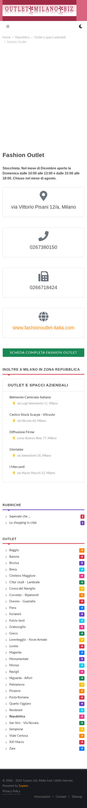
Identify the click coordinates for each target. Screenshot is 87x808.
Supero (23, 786)
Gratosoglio (17, 627)
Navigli (14, 671)
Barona (14, 556)
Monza (14, 665)
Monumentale (19, 659)
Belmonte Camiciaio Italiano (30, 397)
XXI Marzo (16, 742)
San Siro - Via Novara (23, 723)
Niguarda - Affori (20, 678)
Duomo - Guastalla (22, 601)
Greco (13, 633)
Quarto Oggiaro (20, 703)
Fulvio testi (17, 620)
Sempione (16, 729)
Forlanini (15, 614)
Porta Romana (19, 697)
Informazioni (42, 796)
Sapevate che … (20, 516)
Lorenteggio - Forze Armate (28, 639)
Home (7, 37)
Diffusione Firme (22, 432)
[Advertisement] (43, 97)
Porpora (14, 690)
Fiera (12, 607)
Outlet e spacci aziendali (49, 37)
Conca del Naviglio (22, 588)
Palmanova (16, 684)
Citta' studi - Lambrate (24, 582)
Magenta (15, 652)
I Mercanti (17, 467)
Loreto (13, 646)
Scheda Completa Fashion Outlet (43, 352)
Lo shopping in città (22, 522)
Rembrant (15, 710)
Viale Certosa (18, 735)
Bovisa (14, 563)
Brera (13, 569)
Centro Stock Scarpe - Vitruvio (32, 414)
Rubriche (12, 505)
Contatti (61, 796)
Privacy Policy (11, 791)
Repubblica (22, 37)
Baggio (14, 550)
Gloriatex (16, 449)
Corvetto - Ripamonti (24, 595)
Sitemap (77, 796)
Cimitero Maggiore (22, 575)
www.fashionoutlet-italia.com (43, 327)
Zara (12, 748)
